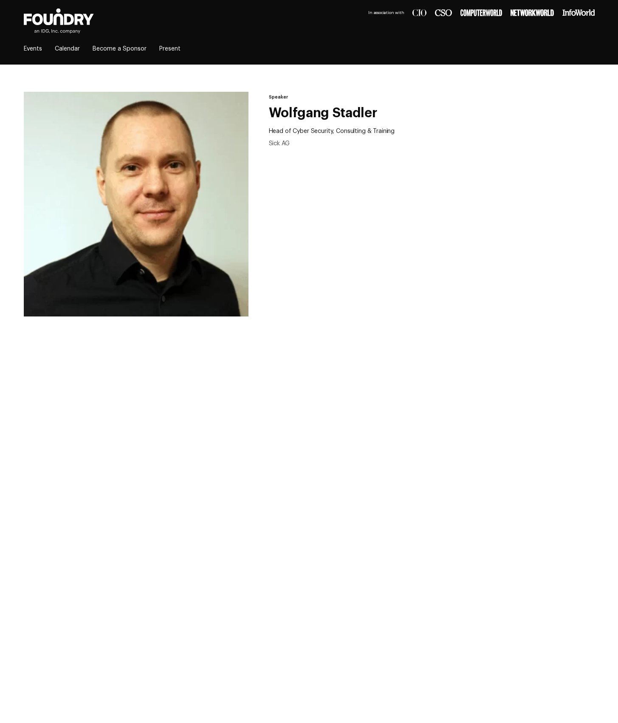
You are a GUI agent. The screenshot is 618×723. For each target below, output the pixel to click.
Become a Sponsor (120, 49)
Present (170, 49)
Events (33, 49)
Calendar (67, 49)
